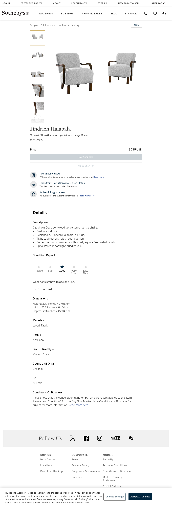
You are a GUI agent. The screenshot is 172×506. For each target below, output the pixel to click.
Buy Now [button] (67, 13)
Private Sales (92, 13)
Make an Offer (86, 165)
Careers (77, 477)
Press (75, 459)
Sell (114, 13)
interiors (48, 25)
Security (108, 459)
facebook (86, 438)
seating (75, 25)
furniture (62, 25)
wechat (131, 438)
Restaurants (79, 3)
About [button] (57, 3)
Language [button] (156, 3)
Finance (131, 13)
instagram (99, 438)
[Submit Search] (146, 13)
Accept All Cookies (140, 496)
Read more (98, 177)
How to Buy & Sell (129, 3)
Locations (46, 465)
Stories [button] (102, 3)
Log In (6, 3)
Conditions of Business (117, 471)
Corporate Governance (86, 471)
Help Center (47, 459)
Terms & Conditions (115, 465)
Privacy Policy (80, 465)
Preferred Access (31, 3)
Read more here (78, 405)
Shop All (34, 25)
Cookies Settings (115, 496)
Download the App (51, 471)
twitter (72, 438)
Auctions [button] (46, 13)
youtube (115, 438)
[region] (86, 497)
